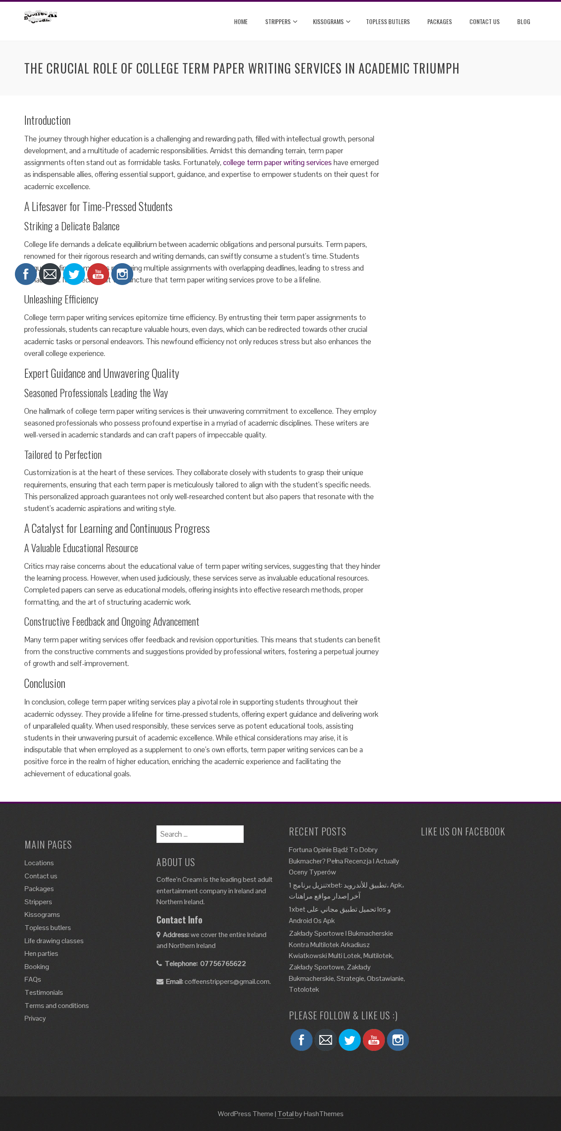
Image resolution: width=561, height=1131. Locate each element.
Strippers (278, 21)
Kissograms (328, 21)
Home (241, 21)
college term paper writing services (277, 162)
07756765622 (223, 963)
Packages (439, 21)
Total (285, 1113)
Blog (523, 21)
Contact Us (484, 21)
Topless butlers (388, 21)
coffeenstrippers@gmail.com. (228, 981)
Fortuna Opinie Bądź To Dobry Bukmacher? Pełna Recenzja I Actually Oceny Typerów (344, 861)
